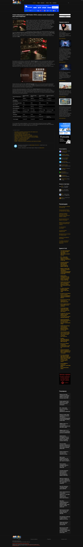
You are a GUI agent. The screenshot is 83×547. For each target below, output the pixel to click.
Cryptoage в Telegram (65, 154)
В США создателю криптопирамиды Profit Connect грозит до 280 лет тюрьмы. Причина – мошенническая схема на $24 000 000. (65, 34)
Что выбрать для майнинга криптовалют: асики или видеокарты (64, 242)
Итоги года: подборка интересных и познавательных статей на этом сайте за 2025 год (65, 345)
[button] (34, 3)
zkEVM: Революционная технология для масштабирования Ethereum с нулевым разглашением (65, 327)
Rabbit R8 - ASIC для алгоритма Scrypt (21, 139)
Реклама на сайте (64, 539)
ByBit (62, 186)
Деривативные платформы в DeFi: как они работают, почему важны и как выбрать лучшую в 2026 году (65, 277)
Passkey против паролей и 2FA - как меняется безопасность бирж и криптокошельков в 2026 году (65, 284)
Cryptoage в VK (63, 168)
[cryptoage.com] (16, 3)
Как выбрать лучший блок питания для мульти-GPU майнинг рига (26, 131)
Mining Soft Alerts (64, 161)
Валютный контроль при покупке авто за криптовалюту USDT (65, 300)
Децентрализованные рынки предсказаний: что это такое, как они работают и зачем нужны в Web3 (65, 321)
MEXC (62, 194)
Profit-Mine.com (64, 175)
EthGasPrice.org (64, 178)
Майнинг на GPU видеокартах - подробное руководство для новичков (64, 223)
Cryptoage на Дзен (64, 164)
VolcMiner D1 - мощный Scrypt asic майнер (22, 138)
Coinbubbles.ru (63, 171)
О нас (19, 539)
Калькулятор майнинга (34, 539)
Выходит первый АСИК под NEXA (20, 140)
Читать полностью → (62, 38)
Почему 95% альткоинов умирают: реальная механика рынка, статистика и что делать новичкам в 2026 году (65, 315)
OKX (62, 189)
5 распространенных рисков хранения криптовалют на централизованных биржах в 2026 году (65, 264)
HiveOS (62, 197)
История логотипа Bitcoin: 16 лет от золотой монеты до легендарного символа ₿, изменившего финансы (66, 295)
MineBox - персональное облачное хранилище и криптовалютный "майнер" (28, 141)
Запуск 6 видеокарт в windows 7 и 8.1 (21, 132)
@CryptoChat (42, 147)
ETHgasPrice (49, 539)
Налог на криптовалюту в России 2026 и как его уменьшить (65, 304)
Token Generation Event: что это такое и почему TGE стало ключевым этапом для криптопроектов (65, 334)
